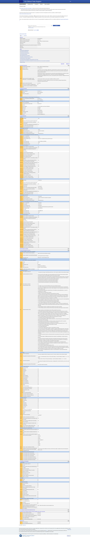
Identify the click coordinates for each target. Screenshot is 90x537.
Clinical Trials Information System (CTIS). (25, 13)
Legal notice (69, 529)
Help (70, 1)
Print (22, 35)
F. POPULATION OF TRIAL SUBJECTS (25, 58)
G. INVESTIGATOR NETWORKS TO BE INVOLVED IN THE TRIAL (29, 59)
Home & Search (23, 4)
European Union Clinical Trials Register (26, 8)
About (41, 4)
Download (25, 35)
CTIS (46, 530)
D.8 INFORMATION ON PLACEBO (25, 55)
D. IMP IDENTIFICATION (23, 54)
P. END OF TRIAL (22, 62)
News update (47, 4)
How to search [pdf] (30, 27)
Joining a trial (30, 4)
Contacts (36, 4)
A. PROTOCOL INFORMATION (24, 50)
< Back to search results (22, 33)
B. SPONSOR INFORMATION (24, 51)
